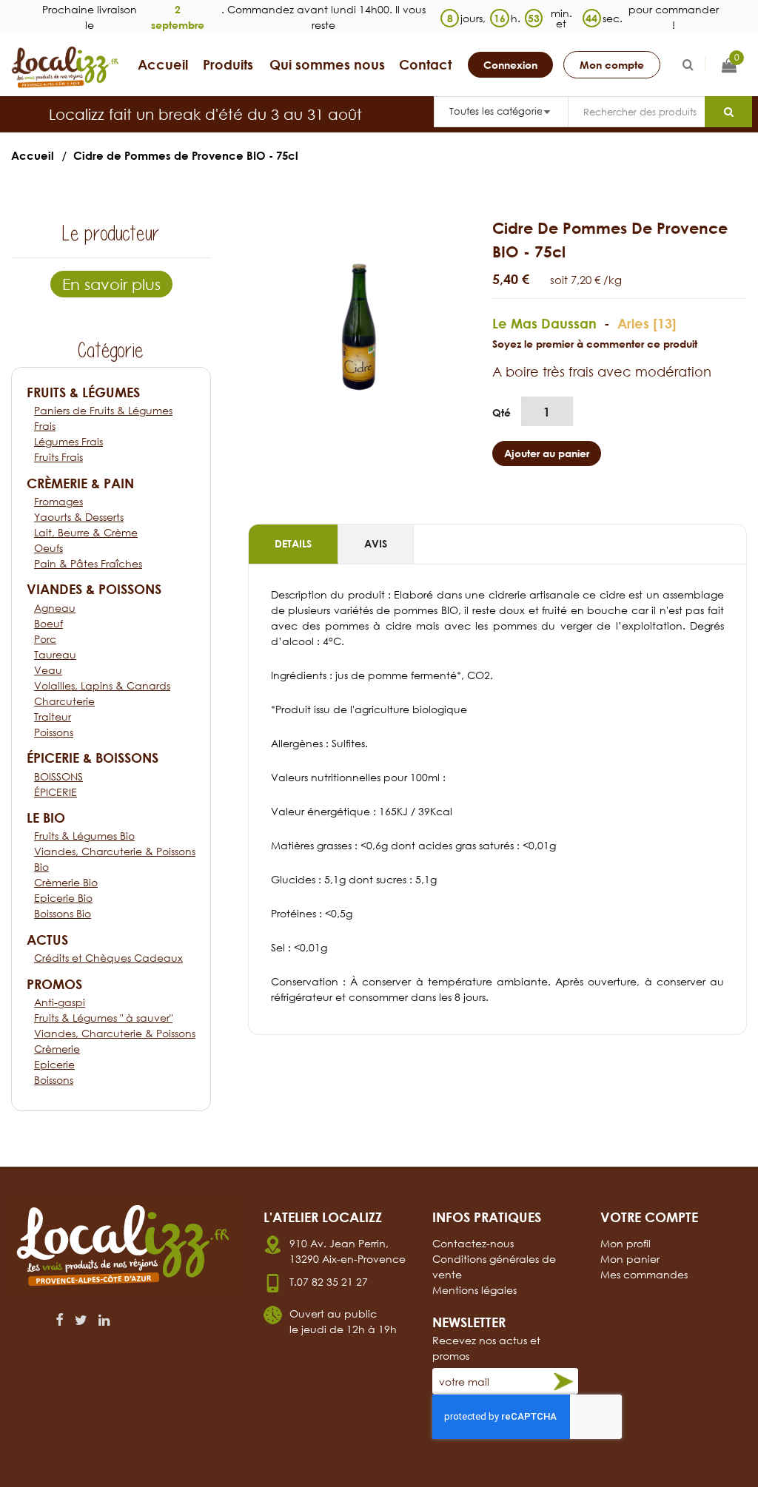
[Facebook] (60, 1319)
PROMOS (54, 984)
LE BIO (46, 817)
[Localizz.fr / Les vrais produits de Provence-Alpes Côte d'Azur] (65, 67)
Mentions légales (474, 1290)
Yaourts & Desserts (79, 517)
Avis (375, 543)
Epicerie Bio (63, 898)
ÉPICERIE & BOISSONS (92, 757)
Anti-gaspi (59, 1002)
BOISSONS (58, 776)
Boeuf (48, 623)
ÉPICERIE (55, 792)
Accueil (32, 155)
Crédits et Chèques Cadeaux (108, 958)
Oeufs (48, 548)
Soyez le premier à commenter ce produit (594, 343)
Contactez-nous (473, 1243)
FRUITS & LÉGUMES (83, 392)
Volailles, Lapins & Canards (102, 685)
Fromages (58, 501)
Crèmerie (57, 1049)
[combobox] (636, 112)
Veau (48, 670)
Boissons (53, 1080)
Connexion (510, 64)
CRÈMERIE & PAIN (80, 483)
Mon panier (630, 1259)
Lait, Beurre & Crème (86, 532)
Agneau (55, 608)
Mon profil (625, 1243)
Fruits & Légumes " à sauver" (103, 1018)
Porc (45, 639)
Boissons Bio (62, 913)
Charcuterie (64, 701)
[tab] (293, 544)
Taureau (55, 654)
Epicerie (54, 1064)
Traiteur (52, 716)
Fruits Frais (58, 457)
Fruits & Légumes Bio (84, 836)
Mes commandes (644, 1274)
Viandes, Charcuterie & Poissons (114, 1033)
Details (293, 543)
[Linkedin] (104, 1319)
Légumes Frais (68, 441)
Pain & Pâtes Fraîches (88, 563)
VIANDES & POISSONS (94, 589)
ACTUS (47, 939)
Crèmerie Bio (66, 882)
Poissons (53, 732)
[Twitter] (81, 1319)
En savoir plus (111, 284)
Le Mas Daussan (544, 323)
